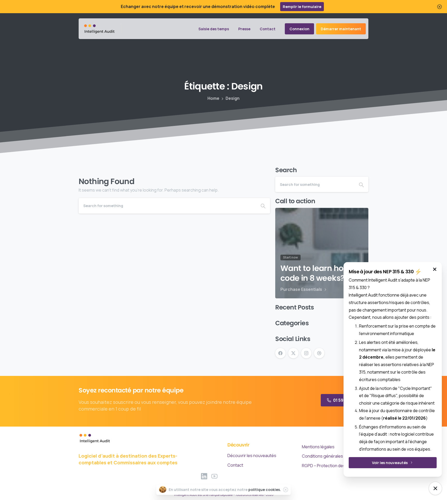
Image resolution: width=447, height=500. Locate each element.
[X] (293, 353)
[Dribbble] (319, 353)
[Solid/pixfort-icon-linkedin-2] (204, 476)
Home (213, 98)
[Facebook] (280, 353)
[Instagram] (306, 353)
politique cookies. (264, 489)
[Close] (439, 6)
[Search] (263, 206)
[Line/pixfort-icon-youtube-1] (214, 476)
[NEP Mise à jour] (435, 488)
